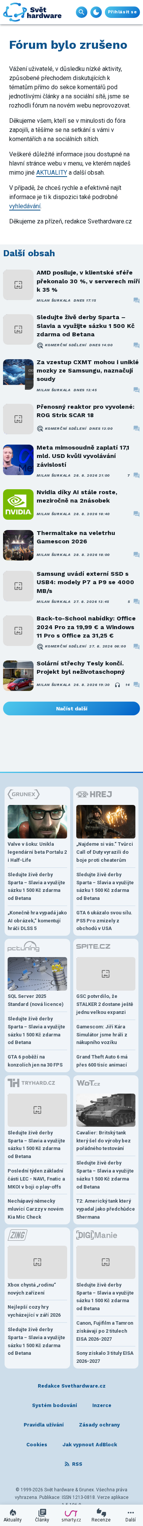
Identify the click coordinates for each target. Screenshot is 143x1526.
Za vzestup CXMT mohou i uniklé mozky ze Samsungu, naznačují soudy (88, 370)
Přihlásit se (122, 12)
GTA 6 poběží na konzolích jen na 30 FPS (35, 1061)
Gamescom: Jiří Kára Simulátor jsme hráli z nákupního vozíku (101, 1035)
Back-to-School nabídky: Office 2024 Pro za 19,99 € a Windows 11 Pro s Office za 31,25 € (86, 627)
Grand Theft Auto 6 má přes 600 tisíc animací (101, 1061)
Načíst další (71, 708)
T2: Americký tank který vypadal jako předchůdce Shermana (105, 1209)
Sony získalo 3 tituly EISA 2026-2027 (104, 1357)
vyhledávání (24, 206)
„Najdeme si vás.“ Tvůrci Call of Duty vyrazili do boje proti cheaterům (104, 852)
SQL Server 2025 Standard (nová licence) (36, 1000)
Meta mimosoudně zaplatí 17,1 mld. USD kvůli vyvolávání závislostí (83, 456)
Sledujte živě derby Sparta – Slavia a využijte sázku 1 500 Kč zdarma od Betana (86, 325)
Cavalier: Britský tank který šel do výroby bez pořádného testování (103, 1141)
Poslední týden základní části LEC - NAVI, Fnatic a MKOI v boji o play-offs (36, 1179)
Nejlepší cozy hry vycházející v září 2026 (34, 1311)
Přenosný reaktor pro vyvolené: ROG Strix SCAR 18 (86, 411)
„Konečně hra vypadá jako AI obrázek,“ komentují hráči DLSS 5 (37, 921)
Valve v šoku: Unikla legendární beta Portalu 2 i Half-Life (37, 852)
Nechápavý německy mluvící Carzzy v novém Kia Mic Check (35, 1209)
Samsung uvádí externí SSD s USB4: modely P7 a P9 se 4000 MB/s (85, 582)
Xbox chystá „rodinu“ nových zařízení (32, 1289)
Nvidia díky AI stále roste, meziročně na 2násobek (77, 496)
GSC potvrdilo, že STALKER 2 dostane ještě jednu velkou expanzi (104, 1004)
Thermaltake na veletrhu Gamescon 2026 (76, 537)
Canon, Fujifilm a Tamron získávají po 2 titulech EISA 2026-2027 (104, 1331)
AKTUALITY (51, 172)
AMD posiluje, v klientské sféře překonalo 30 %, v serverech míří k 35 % (88, 281)
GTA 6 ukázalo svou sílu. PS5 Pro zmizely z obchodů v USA (104, 921)
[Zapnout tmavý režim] (96, 12)
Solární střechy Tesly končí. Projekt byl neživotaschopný (81, 667)
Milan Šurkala (54, 300)
